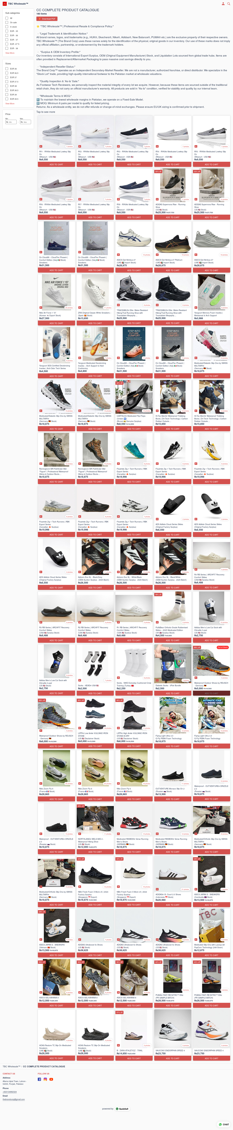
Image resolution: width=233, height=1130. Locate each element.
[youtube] (51, 1079)
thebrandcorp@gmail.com (14, 1099)
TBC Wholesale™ (18, 3)
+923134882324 (10, 1091)
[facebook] (39, 1079)
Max (21, 118)
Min (6, 118)
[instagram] (45, 1079)
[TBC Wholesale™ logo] (5, 4)
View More (9, 53)
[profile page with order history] (223, 3)
